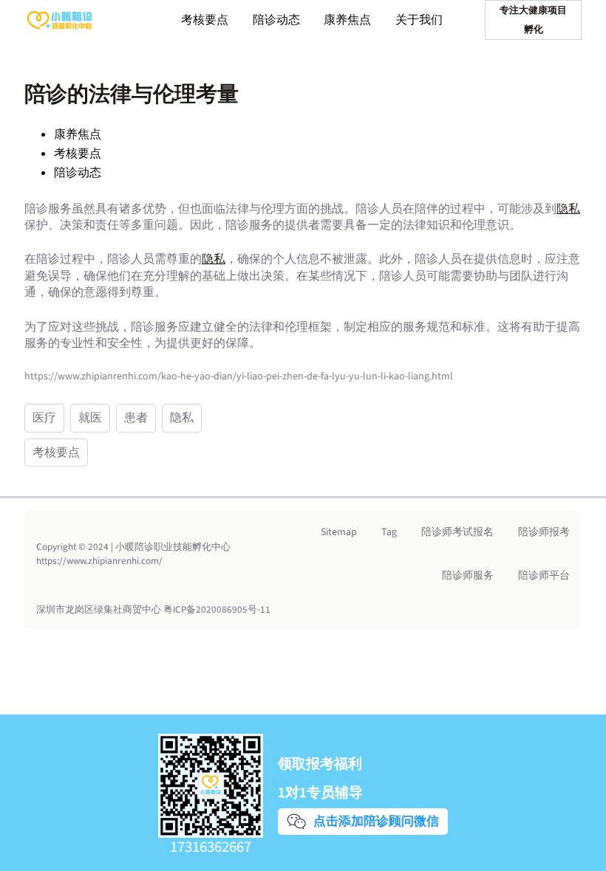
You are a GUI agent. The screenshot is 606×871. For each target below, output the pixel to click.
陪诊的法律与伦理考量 (131, 94)
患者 (136, 418)
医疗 (44, 418)
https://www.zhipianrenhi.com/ (99, 561)
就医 (90, 418)
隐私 (568, 209)
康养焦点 (77, 134)
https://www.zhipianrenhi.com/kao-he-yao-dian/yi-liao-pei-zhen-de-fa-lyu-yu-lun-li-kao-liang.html (238, 376)
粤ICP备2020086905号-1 (214, 609)
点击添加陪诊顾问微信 (374, 820)
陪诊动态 (77, 173)
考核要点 (77, 153)
